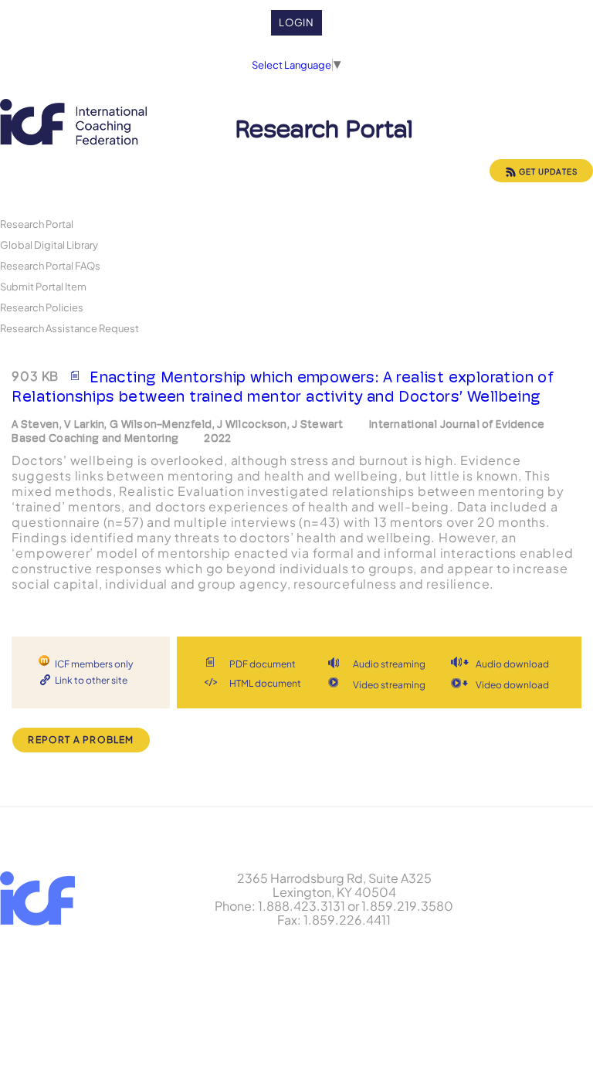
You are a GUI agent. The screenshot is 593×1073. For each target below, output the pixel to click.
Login (297, 22)
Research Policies (41, 307)
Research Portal (36, 223)
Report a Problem (81, 739)
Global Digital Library (49, 244)
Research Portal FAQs (50, 265)
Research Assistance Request (69, 327)
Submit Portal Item (43, 286)
